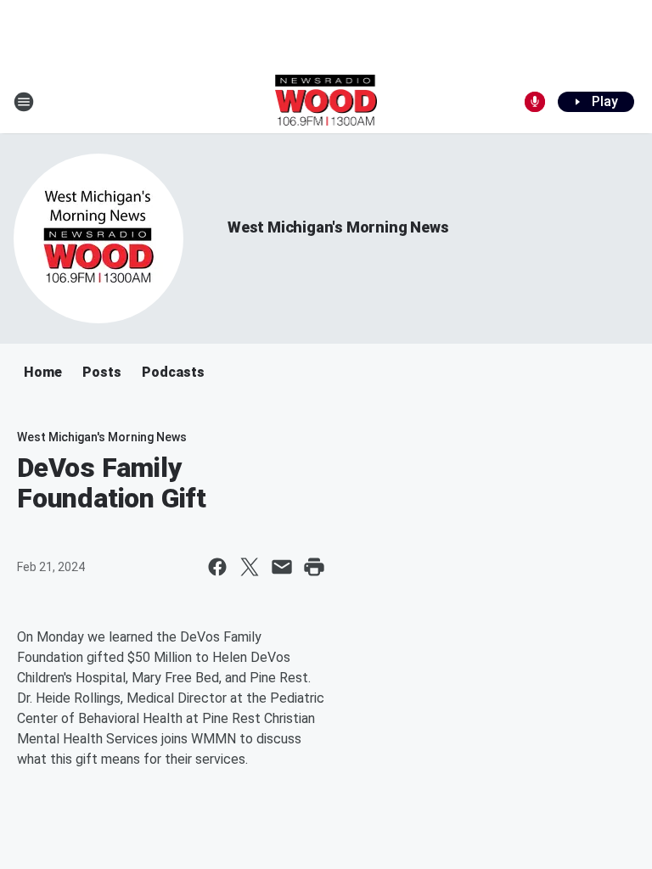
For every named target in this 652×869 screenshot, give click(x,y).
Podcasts (173, 372)
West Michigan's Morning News (338, 227)
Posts (101, 372)
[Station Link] (326, 102)
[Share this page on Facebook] (217, 567)
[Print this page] (314, 567)
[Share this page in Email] (282, 567)
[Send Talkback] (535, 102)
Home (43, 372)
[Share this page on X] (249, 567)
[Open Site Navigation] (24, 102)
